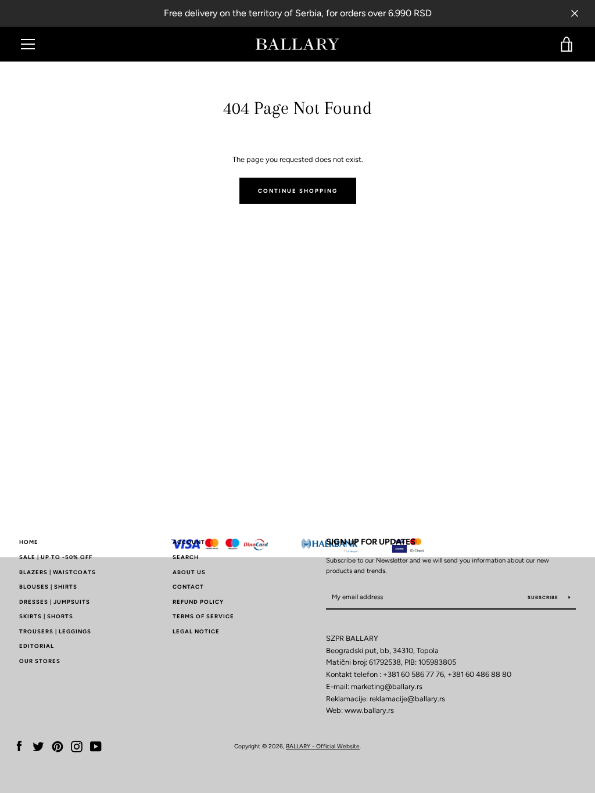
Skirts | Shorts (46, 616)
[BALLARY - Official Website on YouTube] (96, 745)
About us (189, 572)
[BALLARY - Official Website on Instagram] (77, 745)
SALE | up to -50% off (55, 557)
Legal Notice (196, 631)
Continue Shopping (298, 191)
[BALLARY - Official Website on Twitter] (38, 745)
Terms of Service (203, 616)
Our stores (39, 661)
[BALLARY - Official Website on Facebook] (19, 745)
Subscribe (544, 597)
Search (186, 557)
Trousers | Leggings (55, 631)
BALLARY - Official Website (323, 746)
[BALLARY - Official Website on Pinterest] (57, 745)
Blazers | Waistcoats (57, 572)
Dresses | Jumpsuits (54, 602)
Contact (188, 586)
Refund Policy (198, 602)
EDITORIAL (36, 646)
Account (189, 542)
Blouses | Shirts (48, 586)
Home (28, 542)
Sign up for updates (370, 541)
